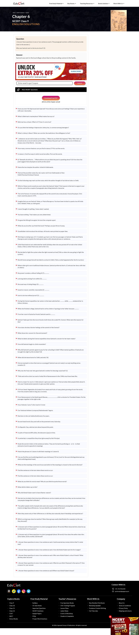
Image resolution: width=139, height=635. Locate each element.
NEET (11, 616)
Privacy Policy (123, 608)
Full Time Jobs (93, 611)
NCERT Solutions (20, 12)
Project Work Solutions (39, 619)
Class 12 (12, 611)
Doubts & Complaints (67, 616)
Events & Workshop (66, 613)
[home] (19, 3)
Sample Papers (37, 613)
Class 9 (11, 603)
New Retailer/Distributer (97, 603)
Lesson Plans (64, 608)
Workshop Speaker (95, 605)
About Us (122, 603)
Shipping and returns (125, 611)
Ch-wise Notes (37, 605)
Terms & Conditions (125, 605)
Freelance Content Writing (97, 608)
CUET (11, 613)
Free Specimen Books (67, 603)
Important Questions (39, 608)
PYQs (34, 616)
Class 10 (12, 605)
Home (14, 12)
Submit (79, 83)
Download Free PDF (50, 98)
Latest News (64, 611)
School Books (13, 619)
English (27, 12)
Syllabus (35, 603)
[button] (56, 3)
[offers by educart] (125, 626)
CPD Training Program (67, 605)
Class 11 (12, 608)
